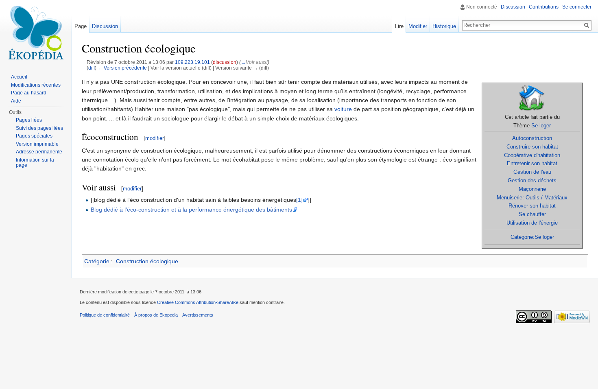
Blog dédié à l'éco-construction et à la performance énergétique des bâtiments (191, 209)
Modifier (417, 26)
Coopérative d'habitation (532, 155)
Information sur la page (35, 162)
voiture (343, 109)
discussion (224, 62)
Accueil (19, 77)
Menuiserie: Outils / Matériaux (532, 197)
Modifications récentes (36, 85)
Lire (399, 26)
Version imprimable (37, 144)
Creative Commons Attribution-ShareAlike (197, 302)
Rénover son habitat (532, 206)
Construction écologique (147, 261)
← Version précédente (122, 67)
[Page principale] (35, 32)
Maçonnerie (532, 189)
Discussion (513, 7)
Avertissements (197, 315)
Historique (444, 26)
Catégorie (96, 261)
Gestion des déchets (532, 180)
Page (80, 26)
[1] (299, 200)
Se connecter (576, 7)
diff (91, 67)
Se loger (541, 125)
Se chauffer (532, 214)
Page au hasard (28, 93)
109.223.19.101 (192, 62)
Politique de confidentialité (105, 315)
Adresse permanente (39, 152)
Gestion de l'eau (532, 172)
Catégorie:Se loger (532, 237)
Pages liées (29, 120)
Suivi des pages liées (39, 128)
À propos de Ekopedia (156, 315)
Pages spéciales (34, 136)
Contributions (544, 7)
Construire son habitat (532, 147)
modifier (154, 138)
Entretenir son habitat (532, 163)
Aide (16, 101)
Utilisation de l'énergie (532, 223)
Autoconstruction (532, 138)
